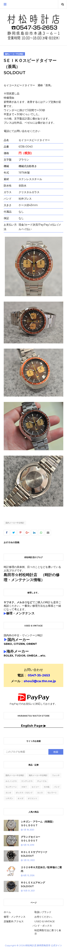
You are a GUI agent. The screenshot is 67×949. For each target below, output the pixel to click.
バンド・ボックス (42, 925)
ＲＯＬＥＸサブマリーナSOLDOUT (34, 854)
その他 (46, 787)
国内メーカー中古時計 (15, 523)
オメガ (20, 798)
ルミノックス (11, 781)
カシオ (8, 792)
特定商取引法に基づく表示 (47, 932)
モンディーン (11, 787)
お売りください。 (44, 916)
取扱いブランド (42, 912)
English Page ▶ (33, 725)
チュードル (42, 781)
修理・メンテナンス (14, 916)
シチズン (9, 798)
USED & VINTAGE (44, 921)
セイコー (35, 787)
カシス (40, 792)
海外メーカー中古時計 (38, 775)
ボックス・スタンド (24, 792)
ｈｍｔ (24, 787)
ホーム (7, 912)
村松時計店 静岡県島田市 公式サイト (43, 945)
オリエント (32, 798)
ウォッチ (56, 775)
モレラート (52, 792)
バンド (57, 787)
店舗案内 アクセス (14, 921)
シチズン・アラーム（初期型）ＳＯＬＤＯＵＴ (38, 823)
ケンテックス (27, 781)
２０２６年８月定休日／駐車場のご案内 (41, 869)
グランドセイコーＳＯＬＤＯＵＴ (30, 838)
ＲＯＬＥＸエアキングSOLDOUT (33, 884)
